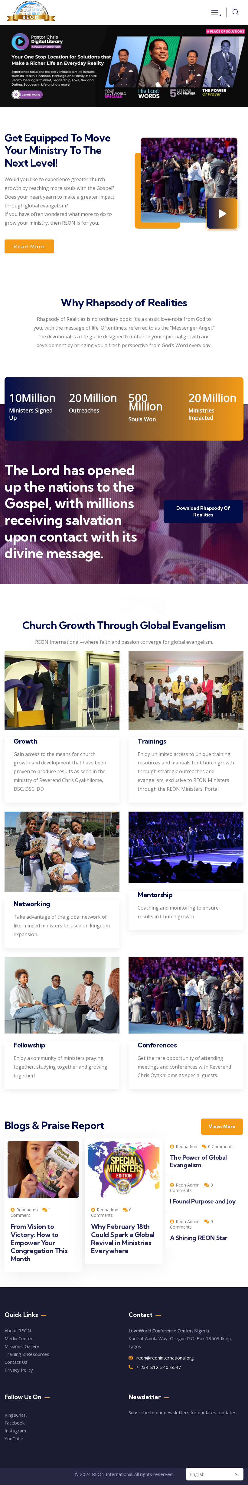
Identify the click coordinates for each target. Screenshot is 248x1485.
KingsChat (15, 1415)
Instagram (15, 1431)
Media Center (19, 1338)
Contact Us (17, 1362)
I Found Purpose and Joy (203, 1201)
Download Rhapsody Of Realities (203, 511)
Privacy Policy (19, 1370)
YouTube (14, 1438)
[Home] (31, 12)
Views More (222, 1126)
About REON (18, 1330)
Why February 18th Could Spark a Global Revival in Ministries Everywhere (122, 1238)
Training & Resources (27, 1354)
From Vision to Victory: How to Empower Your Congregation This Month (39, 1242)
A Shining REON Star (198, 1238)
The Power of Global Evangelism (198, 1161)
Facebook (14, 1423)
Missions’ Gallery (22, 1346)
